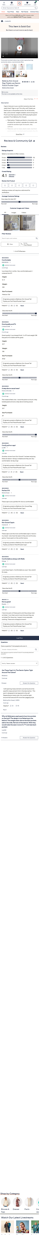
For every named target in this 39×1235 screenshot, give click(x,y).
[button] (3, 4)
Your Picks (10, 12)
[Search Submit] (36, 7)
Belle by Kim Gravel (8, 87)
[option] (19, 16)
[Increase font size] (35, 98)
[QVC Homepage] (2, 21)
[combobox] (17, 8)
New (17, 12)
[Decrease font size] (37, 98)
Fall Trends (24, 12)
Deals (3, 12)
